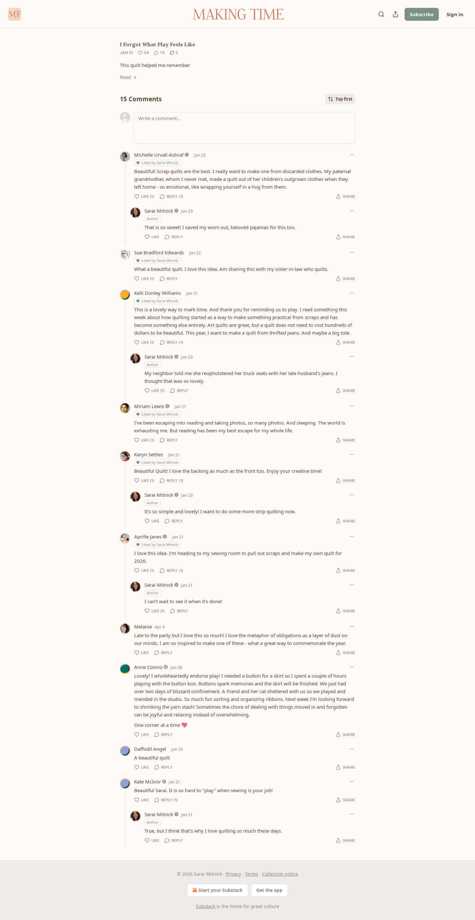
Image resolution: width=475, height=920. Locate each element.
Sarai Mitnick (158, 210)
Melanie (143, 626)
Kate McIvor (147, 781)
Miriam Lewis (149, 406)
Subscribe (422, 14)
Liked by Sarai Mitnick (160, 162)
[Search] (381, 14)
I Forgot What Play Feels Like (157, 44)
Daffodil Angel (150, 749)
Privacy (233, 874)
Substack (205, 906)
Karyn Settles (148, 454)
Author (153, 218)
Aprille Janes (148, 536)
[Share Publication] (395, 14)
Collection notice (280, 874)
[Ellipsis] (352, 155)
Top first (344, 99)
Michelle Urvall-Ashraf (159, 154)
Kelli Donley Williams (157, 293)
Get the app (269, 890)
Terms (251, 874)
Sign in (455, 14)
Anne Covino (148, 667)
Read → (128, 77)
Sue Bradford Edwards (159, 252)
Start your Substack (220, 890)
